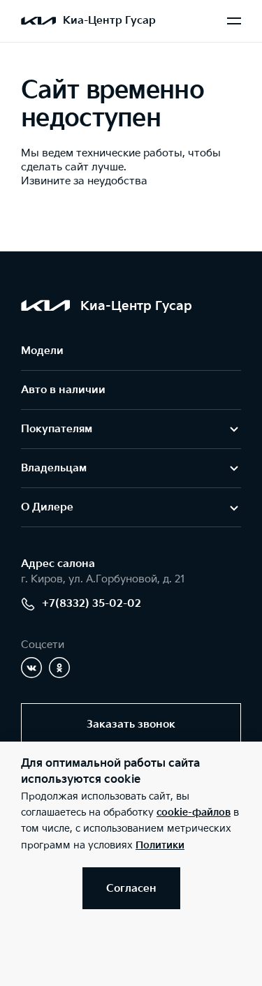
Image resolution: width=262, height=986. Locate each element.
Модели (42, 351)
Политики (160, 845)
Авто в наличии (63, 390)
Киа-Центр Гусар (109, 20)
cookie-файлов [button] (194, 812)
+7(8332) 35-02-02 (91, 603)
